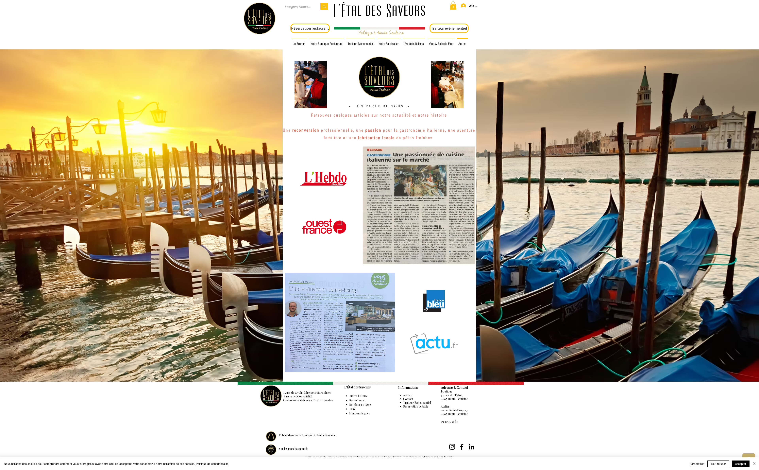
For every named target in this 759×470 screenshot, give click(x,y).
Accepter (740, 464)
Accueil (407, 395)
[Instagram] (452, 447)
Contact (408, 399)
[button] (453, 5)
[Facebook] (462, 447)
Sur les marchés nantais (293, 449)
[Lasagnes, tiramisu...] (324, 6)
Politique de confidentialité (212, 464)
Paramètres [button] (697, 464)
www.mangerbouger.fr (385, 457)
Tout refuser (718, 464)
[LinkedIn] (471, 447)
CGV (352, 409)
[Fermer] (754, 464)
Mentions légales (359, 413)
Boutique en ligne (360, 405)
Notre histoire (358, 396)
